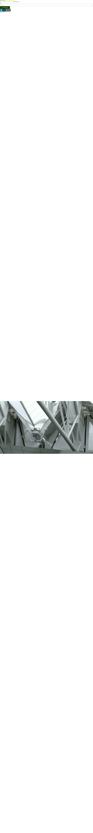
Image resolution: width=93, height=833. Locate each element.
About (4, 1)
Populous (3, 12)
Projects (11, 1)
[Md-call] (9, 10)
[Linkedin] (1, 10)
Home (1, 1)
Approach (7, 1)
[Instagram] (4, 10)
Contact (20, 1)
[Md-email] (6, 10)
